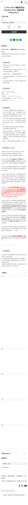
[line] (11, 40)
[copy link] (20, 40)
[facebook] (14, 40)
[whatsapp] (17, 40)
